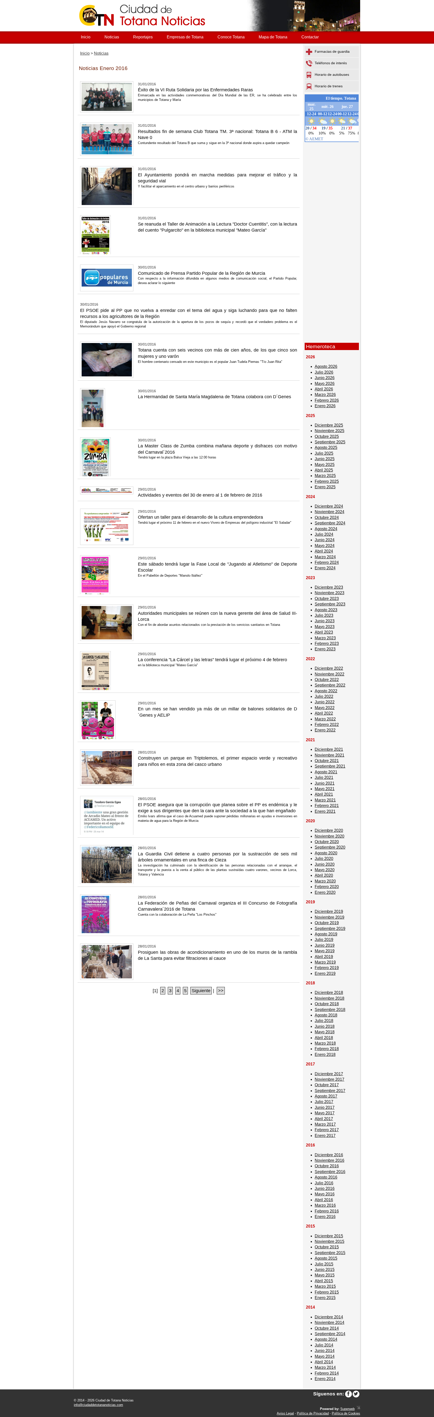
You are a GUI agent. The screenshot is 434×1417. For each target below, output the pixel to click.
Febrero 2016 (327, 1211)
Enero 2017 (325, 1135)
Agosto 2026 (326, 366)
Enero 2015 (325, 1298)
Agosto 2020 (326, 853)
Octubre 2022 (327, 680)
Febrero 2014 (327, 1373)
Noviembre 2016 (329, 1160)
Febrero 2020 (327, 887)
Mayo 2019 (325, 951)
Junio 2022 (325, 702)
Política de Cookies (346, 1413)
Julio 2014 (324, 1345)
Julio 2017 (324, 1102)
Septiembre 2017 (330, 1091)
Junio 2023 (325, 621)
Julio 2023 (324, 615)
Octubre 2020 (327, 842)
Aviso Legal (285, 1413)
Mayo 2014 (325, 1356)
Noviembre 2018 (329, 998)
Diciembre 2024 (329, 506)
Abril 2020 (324, 875)
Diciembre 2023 (329, 587)
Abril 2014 (324, 1362)
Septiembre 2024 (330, 523)
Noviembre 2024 (329, 512)
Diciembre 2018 (329, 992)
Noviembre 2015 (329, 1241)
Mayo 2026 (325, 383)
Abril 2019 (324, 957)
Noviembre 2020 (329, 836)
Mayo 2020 (325, 870)
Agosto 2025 (326, 447)
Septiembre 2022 (330, 685)
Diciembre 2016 (329, 1155)
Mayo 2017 (325, 1113)
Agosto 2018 (326, 1015)
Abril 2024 (324, 551)
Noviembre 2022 (329, 674)
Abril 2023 (324, 632)
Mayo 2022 (325, 708)
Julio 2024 (324, 534)
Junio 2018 (325, 1026)
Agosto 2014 (326, 1339)
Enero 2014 (325, 1379)
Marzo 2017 (325, 1124)
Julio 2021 (324, 777)
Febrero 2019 (327, 968)
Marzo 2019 (325, 962)
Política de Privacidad (313, 1413)
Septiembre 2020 (330, 847)
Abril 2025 (324, 470)
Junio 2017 (325, 1107)
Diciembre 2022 (329, 668)
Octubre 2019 (327, 923)
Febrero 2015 (327, 1292)
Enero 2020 (325, 892)
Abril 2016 (324, 1200)
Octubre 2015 (327, 1247)
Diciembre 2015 (329, 1236)
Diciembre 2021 (329, 749)
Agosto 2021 (326, 772)
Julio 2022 (324, 696)
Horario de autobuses (332, 75)
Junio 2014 (325, 1350)
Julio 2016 (324, 1183)
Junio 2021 (325, 783)
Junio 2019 (325, 945)
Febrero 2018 (327, 1049)
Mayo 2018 (325, 1032)
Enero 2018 (325, 1054)
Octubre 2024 (327, 517)
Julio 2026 (324, 372)
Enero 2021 (325, 811)
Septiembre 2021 (330, 766)
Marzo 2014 (325, 1367)
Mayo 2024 (325, 546)
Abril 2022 (324, 713)
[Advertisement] (332, 263)
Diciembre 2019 (329, 911)
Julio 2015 (324, 1264)
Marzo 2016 (325, 1205)
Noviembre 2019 (329, 917)
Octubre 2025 (327, 436)
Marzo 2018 (325, 1043)
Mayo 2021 (325, 789)
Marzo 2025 (325, 476)
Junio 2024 (325, 540)
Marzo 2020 (325, 881)
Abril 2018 (324, 1038)
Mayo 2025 (325, 464)
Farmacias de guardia (332, 51)
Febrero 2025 (327, 481)
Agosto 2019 (326, 934)
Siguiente (201, 990)
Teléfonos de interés (331, 63)
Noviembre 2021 (329, 755)
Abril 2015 (324, 1281)
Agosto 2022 (326, 691)
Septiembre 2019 (330, 928)
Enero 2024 (325, 568)
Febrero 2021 (327, 805)
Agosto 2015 (326, 1258)
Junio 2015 (325, 1269)
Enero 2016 (325, 1216)
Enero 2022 (325, 730)
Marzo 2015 (325, 1286)
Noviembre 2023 (329, 593)
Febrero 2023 (327, 643)
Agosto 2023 (326, 610)
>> (221, 990)
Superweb (347, 1409)
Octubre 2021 (327, 761)
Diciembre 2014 (329, 1317)
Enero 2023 (325, 649)
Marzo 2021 (325, 800)
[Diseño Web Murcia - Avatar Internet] (358, 1409)
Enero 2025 (325, 487)
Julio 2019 (324, 939)
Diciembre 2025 (329, 425)
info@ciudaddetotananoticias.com (98, 1405)
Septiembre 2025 (330, 442)
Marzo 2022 (325, 719)
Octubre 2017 (327, 1085)
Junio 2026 (325, 378)
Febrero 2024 (327, 562)
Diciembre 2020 (329, 830)
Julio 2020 (324, 858)
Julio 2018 (324, 1021)
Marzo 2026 (325, 394)
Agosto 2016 (326, 1177)
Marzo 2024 (325, 557)
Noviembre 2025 (329, 431)
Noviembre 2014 (329, 1322)
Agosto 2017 (326, 1096)
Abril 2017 (324, 1119)
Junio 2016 (325, 1188)
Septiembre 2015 (330, 1253)
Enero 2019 (325, 973)
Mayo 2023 (325, 627)
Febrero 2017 (327, 1130)
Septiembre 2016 (330, 1172)
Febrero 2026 (327, 400)
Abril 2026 (324, 389)
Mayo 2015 (325, 1275)
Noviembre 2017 (329, 1079)
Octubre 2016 (327, 1166)
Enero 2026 (325, 406)
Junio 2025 (325, 459)
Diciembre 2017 (329, 1074)
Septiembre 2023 (330, 604)
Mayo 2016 (325, 1194)
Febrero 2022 (327, 724)
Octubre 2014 (327, 1328)
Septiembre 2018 (330, 1009)
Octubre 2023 (327, 598)
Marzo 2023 (325, 638)
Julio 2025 (324, 453)
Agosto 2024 (326, 529)
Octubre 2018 (327, 1004)
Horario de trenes (329, 86)
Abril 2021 (324, 794)
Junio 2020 (325, 864)
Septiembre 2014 (330, 1334)
